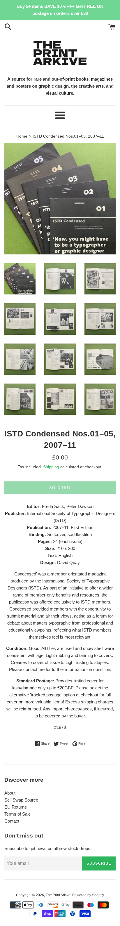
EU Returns (15, 806)
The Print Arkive (58, 895)
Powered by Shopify (88, 895)
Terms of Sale (17, 813)
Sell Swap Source (21, 799)
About (9, 792)
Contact (11, 821)
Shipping (51, 466)
